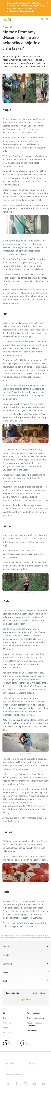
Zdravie (5, 947)
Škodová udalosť (39, 993)
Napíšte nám (25, 999)
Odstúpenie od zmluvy (35, 1018)
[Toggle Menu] (47, 19)
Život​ (4, 981)
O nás (5, 1018)
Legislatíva (32, 1069)
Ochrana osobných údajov (13, 1074)
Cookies (31, 1063)
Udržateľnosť (32, 1030)
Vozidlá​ (5, 955)
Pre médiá (7, 1023)
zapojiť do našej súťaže (32, 63)
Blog (4, 1013)
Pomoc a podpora (33, 1013)
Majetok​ (5, 972)
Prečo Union (7, 1033)
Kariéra (6, 1028)
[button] (25, 948)
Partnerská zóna (10, 1063)
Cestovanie (7, 964)
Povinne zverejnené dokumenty (34, 1024)
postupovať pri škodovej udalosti (20, 11)
